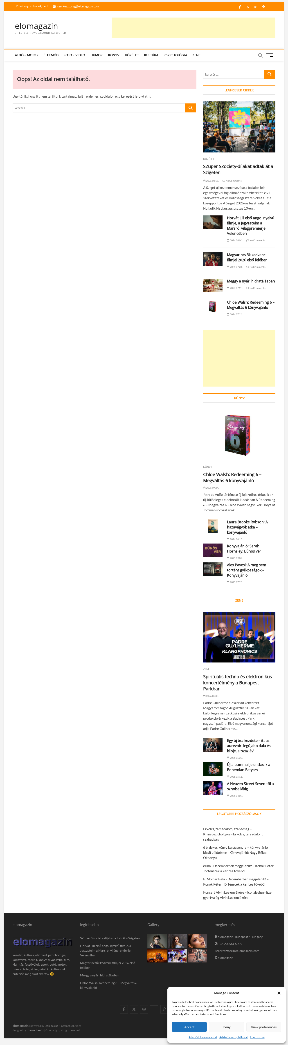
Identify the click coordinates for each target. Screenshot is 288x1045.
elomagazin (36, 26)
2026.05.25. (236, 757)
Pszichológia (175, 55)
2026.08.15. (212, 180)
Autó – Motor (26, 55)
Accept (189, 1027)
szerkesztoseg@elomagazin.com (78, 6)
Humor (96, 55)
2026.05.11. (236, 776)
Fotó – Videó (74, 55)
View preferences (264, 1027)
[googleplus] (154, 1005)
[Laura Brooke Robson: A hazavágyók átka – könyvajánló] (213, 526)
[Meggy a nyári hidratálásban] (213, 285)
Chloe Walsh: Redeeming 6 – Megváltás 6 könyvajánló (250, 305)
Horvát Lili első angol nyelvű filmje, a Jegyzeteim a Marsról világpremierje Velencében (250, 225)
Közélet (132, 55)
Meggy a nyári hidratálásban (251, 281)
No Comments (233, 180)
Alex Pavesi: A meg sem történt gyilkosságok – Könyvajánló (246, 570)
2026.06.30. (212, 695)
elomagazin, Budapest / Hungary (240, 937)
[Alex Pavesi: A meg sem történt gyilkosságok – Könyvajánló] (213, 569)
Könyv (114, 55)
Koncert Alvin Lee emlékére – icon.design (233, 892)
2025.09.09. (236, 558)
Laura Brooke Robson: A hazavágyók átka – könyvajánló (247, 527)
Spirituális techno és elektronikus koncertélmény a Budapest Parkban (237, 683)
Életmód (51, 55)
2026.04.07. (236, 795)
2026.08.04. (236, 240)
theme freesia (35, 1030)
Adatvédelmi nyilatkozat (203, 1037)
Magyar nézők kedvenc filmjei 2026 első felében (247, 257)
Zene (196, 55)
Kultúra (151, 55)
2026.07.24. (236, 314)
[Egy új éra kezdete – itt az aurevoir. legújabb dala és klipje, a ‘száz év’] (213, 745)
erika (207, 866)
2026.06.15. (236, 539)
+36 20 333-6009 (229, 944)
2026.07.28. (236, 287)
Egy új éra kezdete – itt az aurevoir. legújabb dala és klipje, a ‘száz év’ (249, 745)
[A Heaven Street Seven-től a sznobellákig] (213, 788)
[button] (279, 993)
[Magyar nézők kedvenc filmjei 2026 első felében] (213, 259)
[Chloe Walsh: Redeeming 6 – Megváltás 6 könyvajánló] (213, 306)
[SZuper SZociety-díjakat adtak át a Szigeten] (239, 126)
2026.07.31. (236, 266)
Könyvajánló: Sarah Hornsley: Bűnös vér (244, 549)
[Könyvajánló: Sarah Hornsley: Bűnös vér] (213, 550)
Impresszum (257, 1037)
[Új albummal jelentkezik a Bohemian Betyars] (213, 769)
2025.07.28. (236, 582)
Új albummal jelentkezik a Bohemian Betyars (248, 767)
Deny (227, 1027)
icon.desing (51, 1025)
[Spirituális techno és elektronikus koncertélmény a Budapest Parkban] (239, 637)
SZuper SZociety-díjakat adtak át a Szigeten (110, 938)
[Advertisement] (193, 28)
